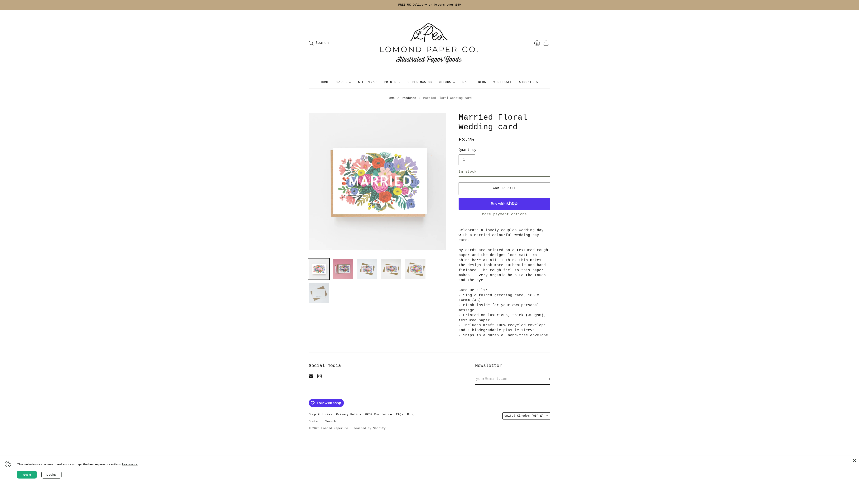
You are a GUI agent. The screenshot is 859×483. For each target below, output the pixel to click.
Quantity (467, 150)
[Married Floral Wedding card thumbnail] (319, 269)
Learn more (130, 464)
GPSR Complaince (378, 414)
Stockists (528, 82)
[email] (311, 377)
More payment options (504, 214)
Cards (341, 82)
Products (409, 98)
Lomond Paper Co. (335, 428)
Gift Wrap (367, 82)
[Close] (854, 460)
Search (330, 421)
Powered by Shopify (369, 428)
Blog (482, 82)
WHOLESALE (502, 82)
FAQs (399, 414)
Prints (390, 82)
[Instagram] (319, 377)
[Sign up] (547, 379)
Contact (315, 421)
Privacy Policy (348, 414)
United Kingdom (524, 415)
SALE (466, 82)
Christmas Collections (429, 82)
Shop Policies (320, 414)
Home (325, 82)
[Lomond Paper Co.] (429, 43)
